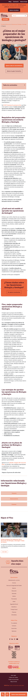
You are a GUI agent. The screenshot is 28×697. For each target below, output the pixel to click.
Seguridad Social (14, 604)
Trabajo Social (14, 609)
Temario (14, 493)
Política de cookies (13, 677)
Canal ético (14, 628)
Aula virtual (23, 1)
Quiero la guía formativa (14, 71)
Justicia (14, 596)
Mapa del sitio (13, 681)
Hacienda (14, 593)
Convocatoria (14, 498)
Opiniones (14, 631)
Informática (14, 614)
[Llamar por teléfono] (3, 694)
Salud (14, 601)
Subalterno (14, 606)
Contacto (16, 1)
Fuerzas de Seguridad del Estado (14, 585)
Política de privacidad (13, 679)
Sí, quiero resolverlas (14, 292)
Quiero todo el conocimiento (14, 65)
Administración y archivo (14, 580)
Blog (10, 1)
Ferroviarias (14, 598)
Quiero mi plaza (14, 10)
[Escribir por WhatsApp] (7, 694)
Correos (14, 582)
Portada (3, 24)
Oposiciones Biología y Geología (19, 24)
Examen (14, 504)
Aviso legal (13, 675)
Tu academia (14, 623)
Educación (8, 24)
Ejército (14, 588)
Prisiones (14, 612)
